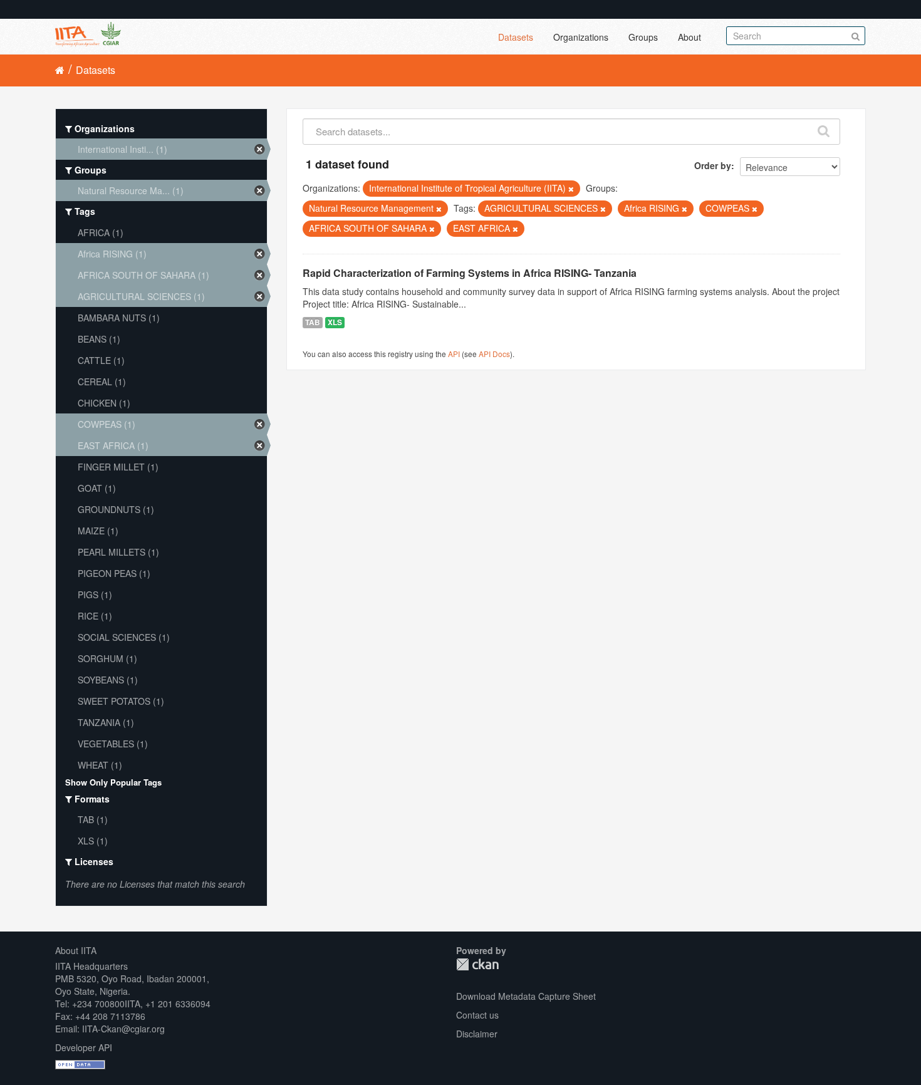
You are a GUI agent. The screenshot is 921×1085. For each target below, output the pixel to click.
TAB (312, 322)
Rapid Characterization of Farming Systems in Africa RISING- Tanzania (470, 273)
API (454, 353)
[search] (824, 128)
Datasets (515, 37)
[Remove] (571, 189)
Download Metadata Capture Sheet (526, 996)
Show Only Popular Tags (113, 782)
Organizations (580, 37)
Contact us (477, 1015)
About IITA (75, 950)
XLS (335, 322)
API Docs (494, 353)
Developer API (83, 1047)
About (689, 37)
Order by (712, 165)
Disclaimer (476, 1033)
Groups (643, 37)
